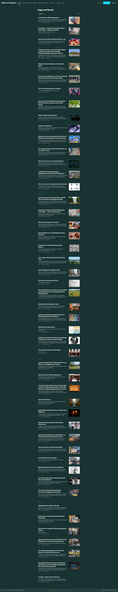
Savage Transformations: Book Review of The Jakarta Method (51, 479)
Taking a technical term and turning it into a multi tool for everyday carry (51, 329)
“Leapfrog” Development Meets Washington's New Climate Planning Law (51, 172)
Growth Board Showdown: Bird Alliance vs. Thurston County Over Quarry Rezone (52, 435)
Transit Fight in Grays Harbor (47, 458)
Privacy (13, 590)
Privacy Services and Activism (48, 280)
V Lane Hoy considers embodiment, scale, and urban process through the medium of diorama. (52, 520)
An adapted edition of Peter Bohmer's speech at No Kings (51, 543)
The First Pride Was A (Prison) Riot (49, 350)
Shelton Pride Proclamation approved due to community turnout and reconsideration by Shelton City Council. (51, 306)
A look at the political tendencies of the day (48, 90)
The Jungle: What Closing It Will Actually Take (51, 258)
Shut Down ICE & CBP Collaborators (49, 375)
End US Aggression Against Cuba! (49, 270)
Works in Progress (46, 22)
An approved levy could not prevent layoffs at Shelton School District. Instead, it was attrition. (52, 367)
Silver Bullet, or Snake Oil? (44, 282)
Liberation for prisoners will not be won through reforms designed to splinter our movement (51, 237)
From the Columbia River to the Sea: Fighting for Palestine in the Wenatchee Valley (52, 77)
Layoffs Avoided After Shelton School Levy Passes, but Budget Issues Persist (52, 363)
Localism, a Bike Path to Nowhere (49, 577)
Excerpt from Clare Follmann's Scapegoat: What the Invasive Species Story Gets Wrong (51, 102)
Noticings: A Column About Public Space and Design (51, 517)
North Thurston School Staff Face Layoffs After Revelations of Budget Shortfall (51, 198)
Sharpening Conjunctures (46, 327)
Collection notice (21, 590)
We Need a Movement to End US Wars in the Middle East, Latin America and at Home (52, 540)
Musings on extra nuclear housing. (46, 32)
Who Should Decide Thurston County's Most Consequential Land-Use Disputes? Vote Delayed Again (52, 291)
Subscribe (106, 3)
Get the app (64, 590)
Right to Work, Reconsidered (47, 115)
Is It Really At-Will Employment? (48, 17)
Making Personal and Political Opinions (51, 467)
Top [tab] (44, 13)
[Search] (98, 3)
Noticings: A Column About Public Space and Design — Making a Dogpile (51, 29)
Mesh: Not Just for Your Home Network (51, 161)
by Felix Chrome (42, 352)
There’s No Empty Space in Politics (49, 88)
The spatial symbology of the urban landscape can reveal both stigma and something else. (51, 214)
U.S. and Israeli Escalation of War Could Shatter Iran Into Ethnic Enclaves (51, 551)
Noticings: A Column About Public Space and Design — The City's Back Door (51, 211)
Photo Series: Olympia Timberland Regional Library (52, 529)
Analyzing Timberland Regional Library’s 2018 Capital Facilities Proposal (51, 315)
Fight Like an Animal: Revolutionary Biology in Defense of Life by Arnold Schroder (52, 338)
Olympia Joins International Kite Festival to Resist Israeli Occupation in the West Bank (52, 137)
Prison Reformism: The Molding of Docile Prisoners (51, 233)
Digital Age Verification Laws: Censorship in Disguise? (52, 411)
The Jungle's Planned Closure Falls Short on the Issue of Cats (52, 149)
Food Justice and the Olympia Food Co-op (51, 39)
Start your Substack (56, 590)
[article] (59, 21)
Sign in (114, 3)
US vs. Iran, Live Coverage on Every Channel (52, 184)
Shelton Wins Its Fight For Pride (48, 304)
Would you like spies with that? (48, 222)
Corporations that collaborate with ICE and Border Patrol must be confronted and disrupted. (51, 377)
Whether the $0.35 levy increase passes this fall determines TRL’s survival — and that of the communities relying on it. (52, 56)
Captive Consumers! (45, 126)
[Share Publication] (101, 3)
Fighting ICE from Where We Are (48, 505)
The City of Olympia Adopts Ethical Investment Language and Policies (49, 491)
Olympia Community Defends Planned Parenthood (50, 423)
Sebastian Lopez (42, 532)
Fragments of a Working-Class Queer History (50, 246)
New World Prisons (44, 399)
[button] (19, 3)
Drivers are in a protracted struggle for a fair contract (50, 459)
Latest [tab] (40, 13)
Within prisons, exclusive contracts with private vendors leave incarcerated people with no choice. (52, 128)
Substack (104, 590)
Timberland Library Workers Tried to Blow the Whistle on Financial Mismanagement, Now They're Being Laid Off (52, 564)
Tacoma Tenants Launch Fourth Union (50, 447)
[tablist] (42, 13)
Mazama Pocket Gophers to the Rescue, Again (51, 64)
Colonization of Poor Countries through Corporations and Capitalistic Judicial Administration (51, 402)
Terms (16, 590)
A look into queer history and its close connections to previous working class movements (50, 249)
